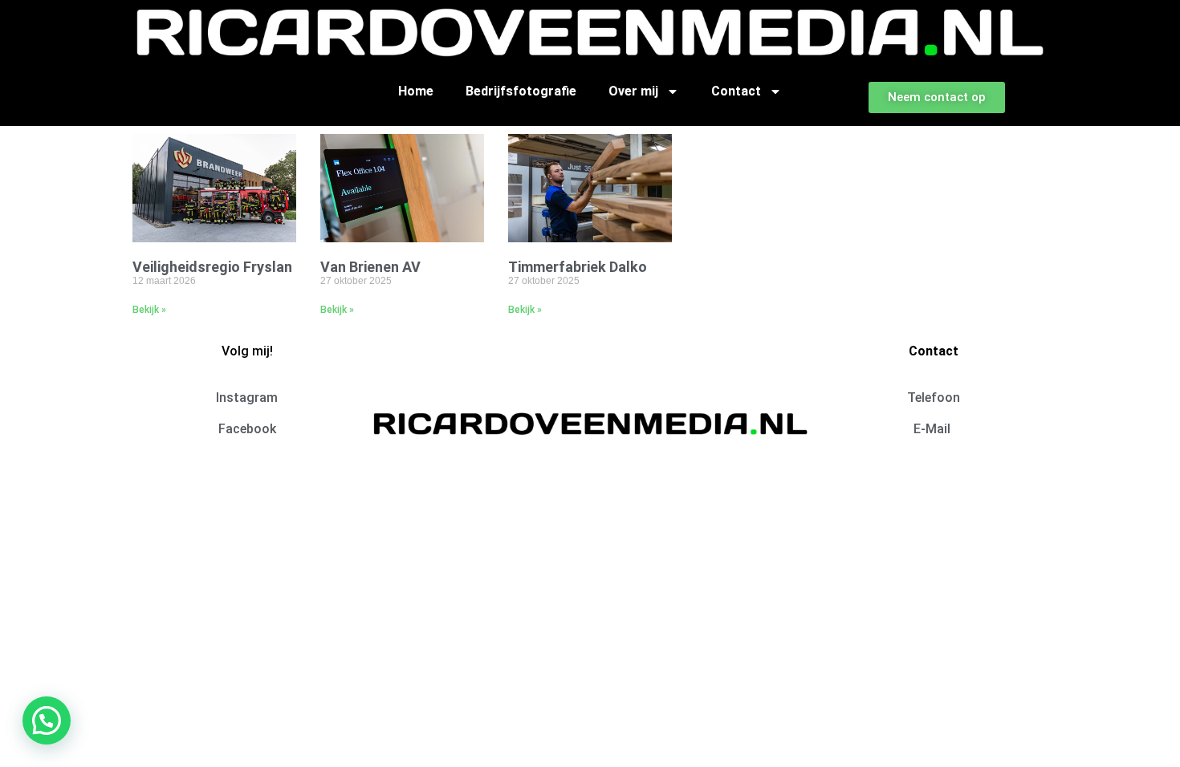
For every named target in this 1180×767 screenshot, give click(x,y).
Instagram (247, 397)
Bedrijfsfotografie (521, 91)
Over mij (633, 91)
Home (415, 91)
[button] (46, 720)
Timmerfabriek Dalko (577, 266)
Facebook (247, 428)
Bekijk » (149, 309)
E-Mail (933, 428)
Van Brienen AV (370, 266)
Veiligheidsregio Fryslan (212, 266)
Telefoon (933, 397)
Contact (736, 91)
